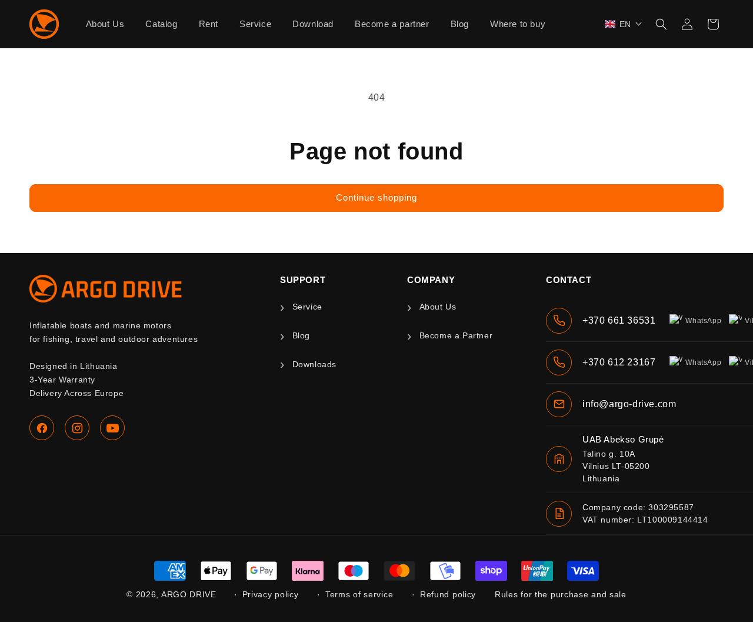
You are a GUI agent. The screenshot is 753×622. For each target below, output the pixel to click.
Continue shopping (376, 197)
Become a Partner (455, 335)
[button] (623, 24)
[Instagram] (77, 427)
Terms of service (359, 594)
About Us (437, 306)
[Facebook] (41, 427)
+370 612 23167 (618, 362)
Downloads (314, 364)
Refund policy (448, 594)
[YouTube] (112, 427)
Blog (301, 335)
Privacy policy (270, 594)
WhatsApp (703, 321)
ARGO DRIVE (188, 594)
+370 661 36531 (618, 320)
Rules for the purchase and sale (561, 594)
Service (307, 306)
